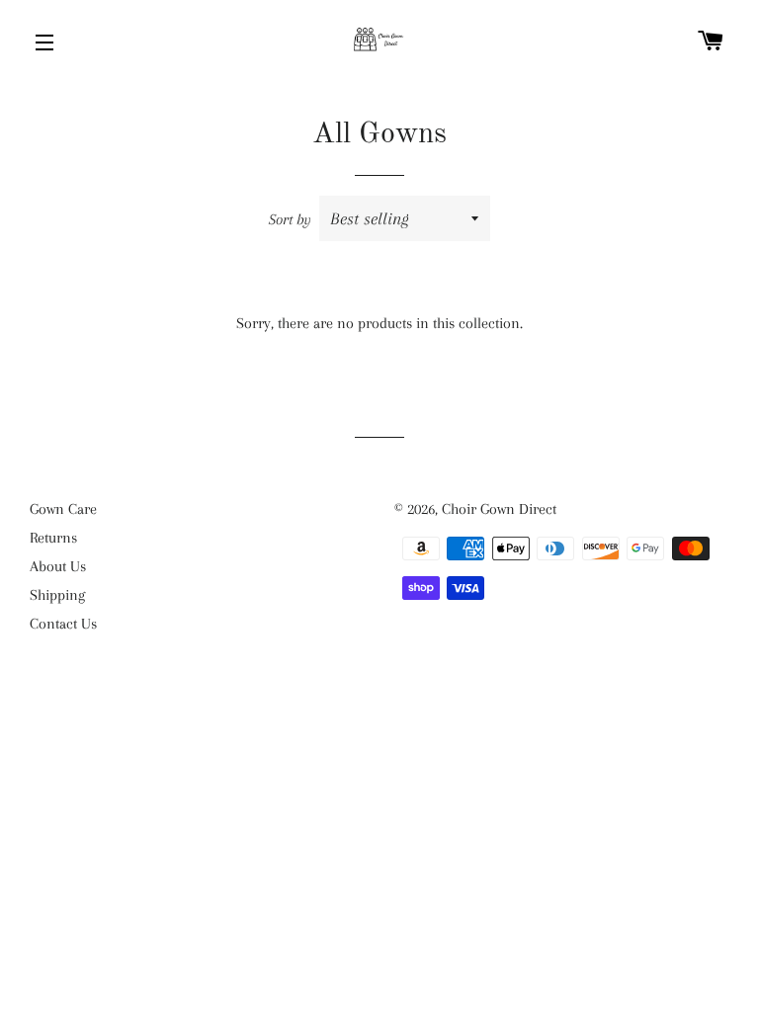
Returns (53, 538)
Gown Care (63, 509)
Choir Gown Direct (499, 509)
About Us (58, 566)
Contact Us (63, 623)
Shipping (57, 595)
